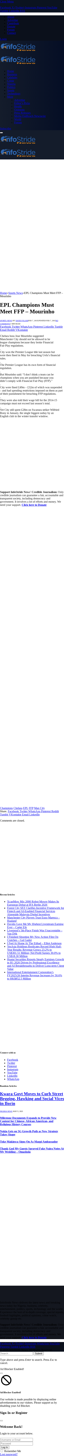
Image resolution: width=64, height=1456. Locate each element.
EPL (25, 808)
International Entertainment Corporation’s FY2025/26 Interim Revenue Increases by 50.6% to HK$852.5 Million (34, 975)
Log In (4, 1447)
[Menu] (1, 132)
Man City (39, 808)
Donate (11, 26)
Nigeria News (6, 1111)
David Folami (22, 321)
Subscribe (5, 128)
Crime (10, 80)
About (10, 16)
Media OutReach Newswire (30, 116)
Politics (11, 87)
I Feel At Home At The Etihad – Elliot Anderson (34, 943)
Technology (13, 93)
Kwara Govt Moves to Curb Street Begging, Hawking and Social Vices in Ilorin (32, 1098)
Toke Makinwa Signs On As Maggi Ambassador (29, 1141)
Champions (6, 808)
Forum (11, 29)
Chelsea (18, 808)
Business (12, 74)
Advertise (12, 20)
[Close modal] (1, 1373)
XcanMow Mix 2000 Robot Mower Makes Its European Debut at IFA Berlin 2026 (33, 903)
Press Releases (22, 112)
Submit (38, 1353)
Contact (11, 32)
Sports (10, 90)
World (17, 119)
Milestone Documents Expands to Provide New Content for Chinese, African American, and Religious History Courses (28, 1121)
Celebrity (12, 77)
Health (18, 106)
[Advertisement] (32, 193)
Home (10, 71)
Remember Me (12, 1451)
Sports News (6, 321)
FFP (31, 808)
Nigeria (11, 83)
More (10, 96)
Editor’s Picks (22, 103)
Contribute (13, 23)
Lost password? (9, 1454)
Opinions (19, 109)
